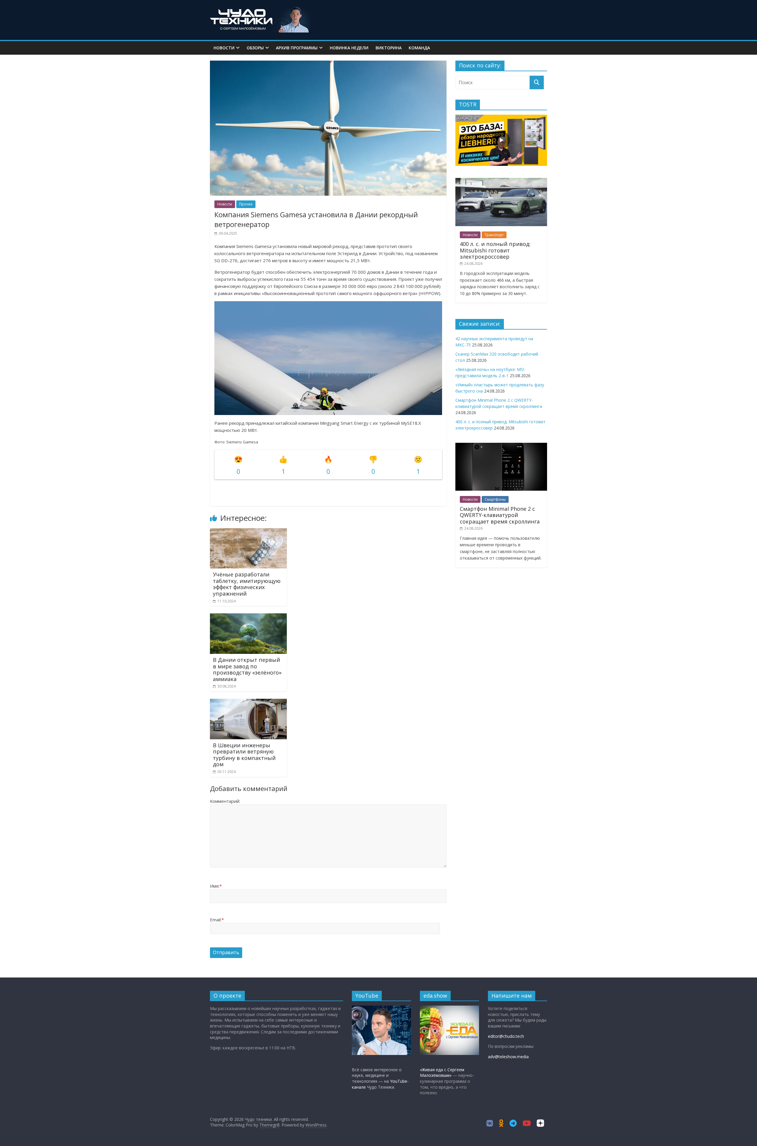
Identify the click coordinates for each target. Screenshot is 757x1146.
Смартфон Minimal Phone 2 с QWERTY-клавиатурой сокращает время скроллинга (500, 515)
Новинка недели (349, 48)
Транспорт (494, 234)
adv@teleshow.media (508, 1056)
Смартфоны (495, 499)
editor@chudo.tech (506, 1036)
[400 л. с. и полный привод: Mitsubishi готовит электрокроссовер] (501, 181)
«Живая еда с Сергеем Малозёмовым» (442, 1072)
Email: (217, 920)
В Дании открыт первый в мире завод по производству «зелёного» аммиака (247, 669)
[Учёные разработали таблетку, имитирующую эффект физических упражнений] (248, 532)
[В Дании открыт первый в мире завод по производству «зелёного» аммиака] (248, 617)
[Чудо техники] (261, 9)
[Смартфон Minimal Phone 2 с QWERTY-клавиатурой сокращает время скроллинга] (501, 446)
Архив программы (297, 48)
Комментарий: (225, 801)
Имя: (216, 886)
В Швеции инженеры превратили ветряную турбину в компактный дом (244, 755)
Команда (419, 48)
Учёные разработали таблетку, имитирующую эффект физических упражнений (247, 584)
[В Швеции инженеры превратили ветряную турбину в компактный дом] (248, 702)
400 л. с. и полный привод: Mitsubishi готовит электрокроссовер (495, 250)
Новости (223, 48)
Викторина (389, 48)
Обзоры (255, 48)
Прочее (246, 204)
